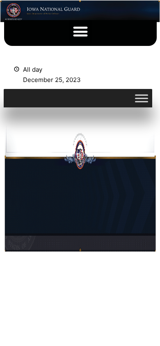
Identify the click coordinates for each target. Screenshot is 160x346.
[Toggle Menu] (141, 98)
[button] (80, 31)
